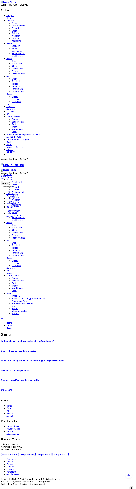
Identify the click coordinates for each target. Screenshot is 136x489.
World (9, 58)
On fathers (6, 390)
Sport (9, 76)
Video (9, 411)
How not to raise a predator (15, 370)
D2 (7, 114)
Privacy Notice (13, 429)
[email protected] (9, 454)
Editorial (15, 99)
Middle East (17, 68)
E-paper (10, 15)
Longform (16, 101)
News (9, 179)
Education (16, 28)
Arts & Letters (13, 116)
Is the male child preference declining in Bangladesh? (27, 341)
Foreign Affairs (19, 192)
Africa (14, 66)
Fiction (15, 124)
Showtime (11, 109)
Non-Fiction (17, 129)
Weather (16, 36)
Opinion (9, 94)
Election (15, 189)
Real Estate (17, 56)
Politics (15, 33)
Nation (15, 195)
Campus (15, 38)
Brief (8, 142)
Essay (14, 132)
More (8, 293)
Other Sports (18, 91)
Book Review (18, 122)
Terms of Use (12, 426)
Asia (14, 61)
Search (9, 413)
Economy (16, 46)
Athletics (16, 86)
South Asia (17, 63)
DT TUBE (10, 152)
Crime (14, 23)
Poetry (15, 119)
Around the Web (13, 137)
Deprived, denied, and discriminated (18, 351)
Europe (15, 71)
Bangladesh (11, 20)
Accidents (16, 41)
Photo (9, 144)
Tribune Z (10, 104)
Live (8, 154)
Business (10, 43)
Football (16, 81)
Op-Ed (15, 96)
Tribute (15, 127)
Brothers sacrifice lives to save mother (20, 380)
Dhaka (14, 31)
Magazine (10, 106)
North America (18, 73)
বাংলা (2, 178)
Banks (14, 48)
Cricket (15, 79)
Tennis (15, 84)
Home (9, 18)
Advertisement (13, 434)
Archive (9, 149)
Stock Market (18, 53)
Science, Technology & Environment (23, 134)
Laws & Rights (18, 25)
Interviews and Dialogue (17, 139)
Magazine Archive (14, 147)
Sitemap (10, 431)
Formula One (17, 89)
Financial (10, 111)
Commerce (17, 51)
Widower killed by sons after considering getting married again (32, 360)
